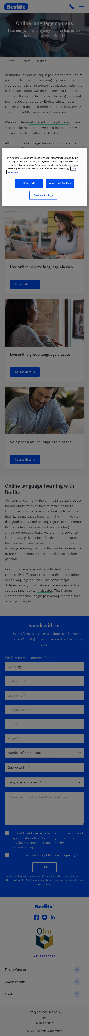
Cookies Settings (43, 195)
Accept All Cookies (60, 183)
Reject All (29, 183)
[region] (44, 177)
